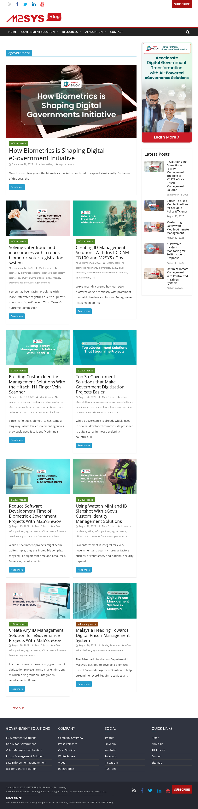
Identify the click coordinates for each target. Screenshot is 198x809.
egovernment (66, 164)
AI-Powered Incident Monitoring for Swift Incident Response (176, 251)
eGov (24, 277)
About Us (157, 744)
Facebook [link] (111, 756)
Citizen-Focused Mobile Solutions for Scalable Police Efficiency (177, 206)
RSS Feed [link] (111, 769)
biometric (14, 272)
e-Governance (18, 143)
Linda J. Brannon (111, 645)
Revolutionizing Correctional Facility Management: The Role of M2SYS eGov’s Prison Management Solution (177, 176)
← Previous (15, 708)
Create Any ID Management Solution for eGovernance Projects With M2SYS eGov (36, 635)
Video (61, 762)
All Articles (158, 750)
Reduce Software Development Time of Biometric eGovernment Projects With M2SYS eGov (35, 513)
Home (12, 32)
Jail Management (87, 624)
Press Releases (67, 744)
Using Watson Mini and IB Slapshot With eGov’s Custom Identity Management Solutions (101, 513)
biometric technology (53, 272)
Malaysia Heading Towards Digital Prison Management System (103, 635)
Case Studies (66, 750)
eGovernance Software (21, 282)
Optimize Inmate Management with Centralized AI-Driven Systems (177, 276)
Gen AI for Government (21, 744)
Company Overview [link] (70, 738)
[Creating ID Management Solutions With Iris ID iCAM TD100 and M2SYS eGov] (105, 203)
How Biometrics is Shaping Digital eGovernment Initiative (57, 154)
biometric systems (30, 272)
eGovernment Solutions (21, 738)
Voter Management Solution (24, 750)
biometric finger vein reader (24, 402)
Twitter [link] (109, 738)
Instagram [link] (111, 762)
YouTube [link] (110, 750)
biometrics (14, 277)
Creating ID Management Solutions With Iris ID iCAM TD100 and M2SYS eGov (102, 252)
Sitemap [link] (157, 762)
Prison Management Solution (25, 756)
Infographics (66, 769)
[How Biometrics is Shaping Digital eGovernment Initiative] (71, 67)
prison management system (107, 412)
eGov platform (36, 277)
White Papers (66, 756)
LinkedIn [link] (110, 744)
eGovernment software (48, 412)
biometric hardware (86, 267)
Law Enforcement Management (26, 762)
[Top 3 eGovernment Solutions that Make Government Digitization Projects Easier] (105, 332)
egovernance (53, 277)
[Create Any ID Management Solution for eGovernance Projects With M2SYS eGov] (38, 585)
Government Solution (38, 32)
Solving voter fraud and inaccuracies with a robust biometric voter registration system (36, 254)
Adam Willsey (46, 164)
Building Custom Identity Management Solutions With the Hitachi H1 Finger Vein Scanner (37, 384)
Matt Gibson (46, 268)
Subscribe (182, 4)
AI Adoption (94, 32)
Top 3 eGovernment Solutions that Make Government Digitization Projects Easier (100, 384)
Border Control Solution (21, 769)
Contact (116, 32)
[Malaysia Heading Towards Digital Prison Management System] (105, 585)
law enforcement (112, 407)
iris (93, 277)
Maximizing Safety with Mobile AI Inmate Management (178, 227)
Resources (70, 32)
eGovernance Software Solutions (93, 536)
